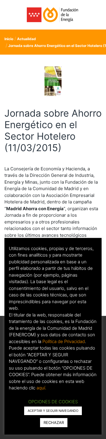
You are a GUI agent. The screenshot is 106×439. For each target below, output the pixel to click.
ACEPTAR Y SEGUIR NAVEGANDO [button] (53, 411)
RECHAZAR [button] (54, 422)
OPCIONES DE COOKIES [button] (53, 401)
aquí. (41, 388)
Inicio (8, 39)
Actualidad (26, 39)
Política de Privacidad (63, 341)
